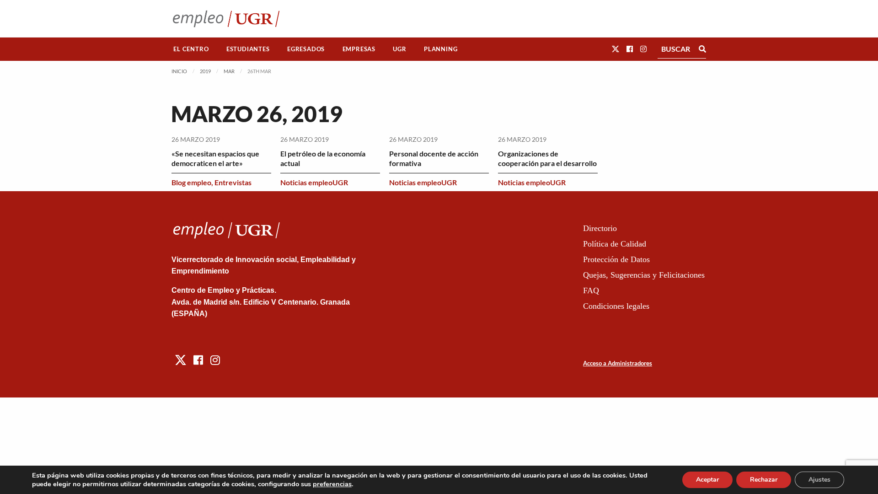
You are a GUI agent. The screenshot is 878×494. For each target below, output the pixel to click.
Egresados (306, 49)
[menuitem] (191, 49)
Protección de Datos (616, 259)
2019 (205, 71)
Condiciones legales (616, 306)
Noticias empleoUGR (314, 182)
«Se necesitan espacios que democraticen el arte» (215, 158)
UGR (399, 49)
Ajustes (819, 479)
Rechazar (763, 479)
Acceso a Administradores (617, 363)
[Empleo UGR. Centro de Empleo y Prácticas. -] (226, 18)
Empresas (359, 49)
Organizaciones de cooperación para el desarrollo (547, 158)
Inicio (179, 71)
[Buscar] (702, 49)
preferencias (332, 484)
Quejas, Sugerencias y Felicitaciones (644, 274)
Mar (229, 71)
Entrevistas (233, 182)
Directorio (600, 228)
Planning (440, 49)
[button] (615, 48)
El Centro (191, 49)
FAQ (591, 290)
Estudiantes (248, 49)
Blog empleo (191, 182)
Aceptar (707, 479)
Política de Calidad (614, 243)
